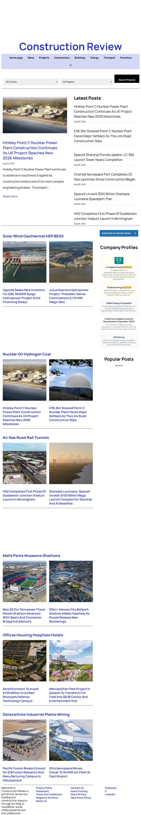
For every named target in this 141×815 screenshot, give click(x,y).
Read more (10, 196)
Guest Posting (79, 791)
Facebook (110, 787)
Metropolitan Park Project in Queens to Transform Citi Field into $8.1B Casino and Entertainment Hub (69, 695)
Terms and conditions (49, 794)
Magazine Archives (47, 797)
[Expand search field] (70, 65)
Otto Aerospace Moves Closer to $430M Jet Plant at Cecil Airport (70, 772)
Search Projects (127, 80)
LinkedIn (110, 794)
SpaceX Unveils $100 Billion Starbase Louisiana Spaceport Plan (101, 196)
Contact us (77, 787)
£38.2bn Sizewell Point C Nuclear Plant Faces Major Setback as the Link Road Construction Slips (103, 136)
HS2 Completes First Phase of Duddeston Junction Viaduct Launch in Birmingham (105, 216)
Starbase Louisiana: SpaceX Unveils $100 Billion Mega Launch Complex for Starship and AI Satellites (70, 497)
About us (41, 801)
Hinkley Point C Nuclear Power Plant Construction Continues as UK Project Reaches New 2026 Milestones (30, 150)
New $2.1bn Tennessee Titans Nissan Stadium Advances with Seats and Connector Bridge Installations (24, 615)
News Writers (78, 794)
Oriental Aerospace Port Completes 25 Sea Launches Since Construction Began (104, 176)
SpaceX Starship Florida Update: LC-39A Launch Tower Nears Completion (104, 157)
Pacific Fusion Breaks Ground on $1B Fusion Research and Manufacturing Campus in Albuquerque (24, 774)
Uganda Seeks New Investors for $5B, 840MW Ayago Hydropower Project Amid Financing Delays (24, 296)
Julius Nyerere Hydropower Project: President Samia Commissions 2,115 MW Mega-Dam (69, 296)
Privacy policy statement (44, 789)
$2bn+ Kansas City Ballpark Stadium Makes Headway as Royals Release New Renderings (69, 615)
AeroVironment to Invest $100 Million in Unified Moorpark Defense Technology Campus (21, 695)
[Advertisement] (70, 19)
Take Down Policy (80, 797)
